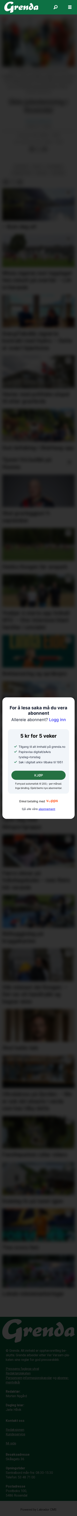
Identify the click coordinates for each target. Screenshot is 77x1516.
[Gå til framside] (21, 7)
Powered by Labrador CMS (38, 1509)
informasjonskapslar (37, 1378)
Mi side (11, 1443)
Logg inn (38, 719)
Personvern (14, 1378)
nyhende (58, 173)
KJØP (38, 775)
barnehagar (22, 173)
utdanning (55, 166)
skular (41, 173)
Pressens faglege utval (22, 1369)
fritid (37, 166)
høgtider (21, 166)
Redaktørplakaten (18, 1373)
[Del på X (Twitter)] (38, 149)
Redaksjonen (15, 1430)
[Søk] (55, 7)
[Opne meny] (70, 7)
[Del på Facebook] (32, 149)
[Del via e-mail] (45, 149)
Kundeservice (15, 1434)
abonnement (47, 809)
